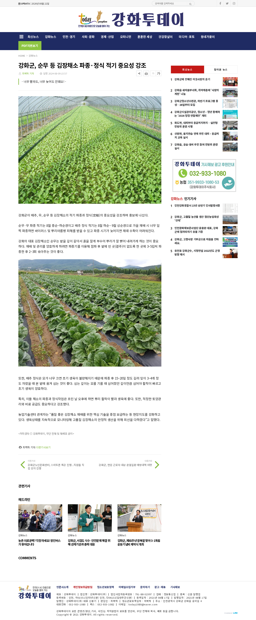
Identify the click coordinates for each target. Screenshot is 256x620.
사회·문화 (88, 36)
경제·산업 (107, 36)
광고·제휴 (159, 587)
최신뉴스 (33, 36)
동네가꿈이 (208, 36)
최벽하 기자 (28, 73)
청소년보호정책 (105, 587)
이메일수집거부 (127, 587)
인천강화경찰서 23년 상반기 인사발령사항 (197, 205)
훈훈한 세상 (145, 36)
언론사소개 (62, 587)
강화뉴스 (50, 36)
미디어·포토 (186, 36)
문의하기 (145, 587)
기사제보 (175, 587)
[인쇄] (146, 73)
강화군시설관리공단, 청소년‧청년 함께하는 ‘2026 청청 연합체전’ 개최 (197, 113)
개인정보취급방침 (82, 587)
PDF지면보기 (30, 45)
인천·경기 (69, 36)
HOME (21, 55)
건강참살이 (165, 36)
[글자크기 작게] (153, 73)
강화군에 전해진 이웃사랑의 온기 (192, 79)
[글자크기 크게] (158, 73)
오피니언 (125, 36)
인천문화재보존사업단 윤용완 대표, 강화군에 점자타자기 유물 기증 (196, 230)
